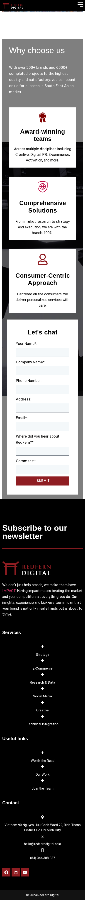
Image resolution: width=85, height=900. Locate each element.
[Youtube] (25, 872)
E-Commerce (43, 668)
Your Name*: (26, 343)
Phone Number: (29, 380)
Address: (23, 399)
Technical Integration (42, 724)
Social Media (42, 696)
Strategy (42, 655)
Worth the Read (42, 761)
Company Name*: (31, 362)
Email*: (22, 417)
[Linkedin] (16, 872)
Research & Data (42, 682)
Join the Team (42, 788)
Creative (42, 710)
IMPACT (8, 591)
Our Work (42, 774)
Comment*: (26, 461)
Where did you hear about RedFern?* (37, 439)
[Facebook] (6, 872)
